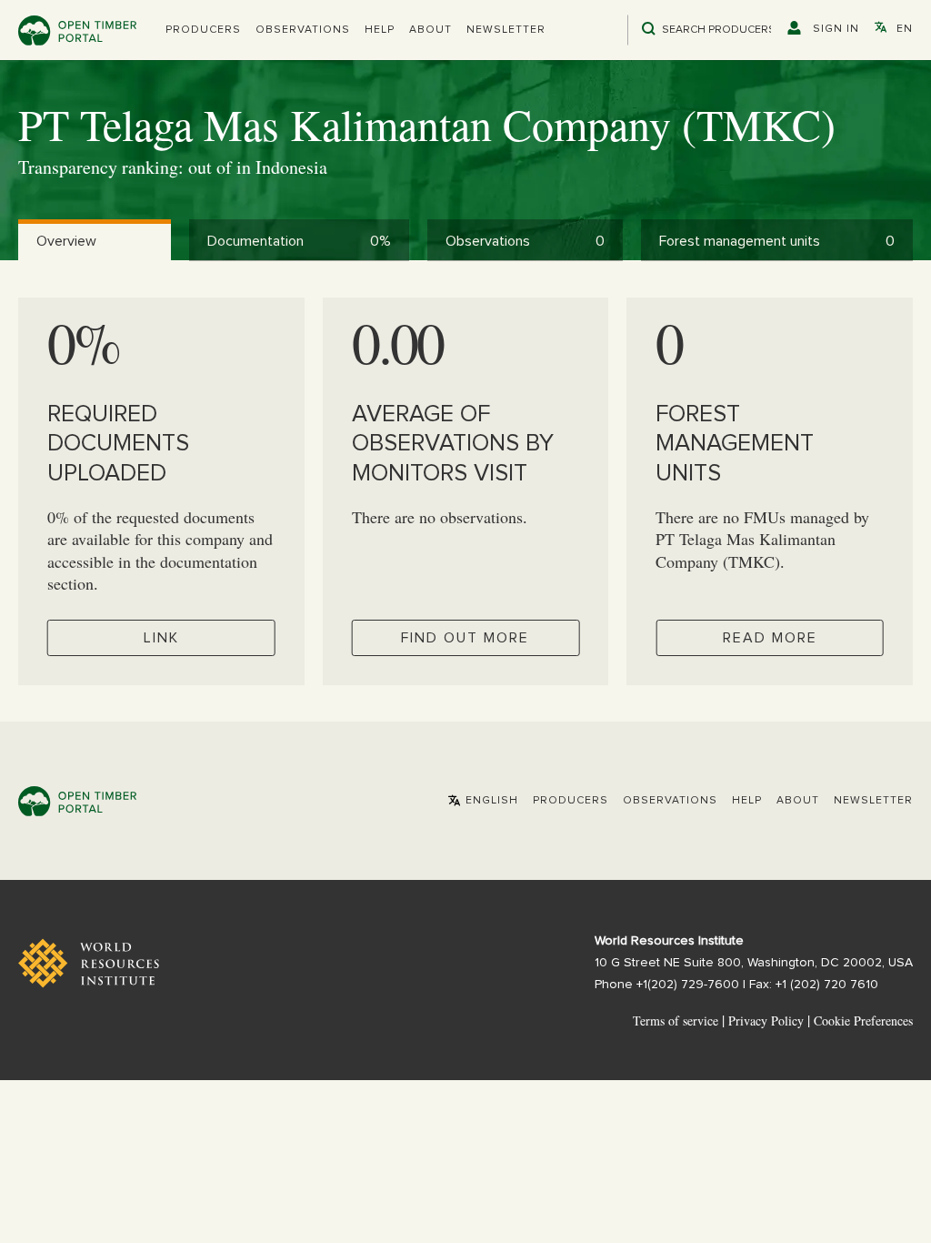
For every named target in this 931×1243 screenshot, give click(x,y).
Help (380, 30)
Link (161, 638)
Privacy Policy (766, 1020)
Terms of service (675, 1020)
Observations (302, 30)
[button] (203, 30)
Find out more (465, 638)
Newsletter (506, 30)
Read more (770, 638)
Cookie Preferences (863, 1021)
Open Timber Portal (77, 30)
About (430, 30)
